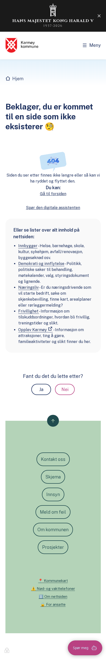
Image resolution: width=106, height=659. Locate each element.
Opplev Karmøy (32, 329)
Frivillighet (28, 311)
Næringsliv (28, 287)
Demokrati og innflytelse (41, 263)
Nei (65, 389)
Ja (41, 389)
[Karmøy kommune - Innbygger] (21, 45)
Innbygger (27, 245)
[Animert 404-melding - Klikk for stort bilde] (53, 161)
